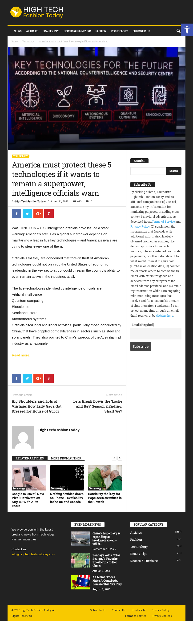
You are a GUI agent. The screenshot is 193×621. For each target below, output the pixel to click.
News (17, 31)
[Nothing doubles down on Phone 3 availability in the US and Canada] (67, 477)
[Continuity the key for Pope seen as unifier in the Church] (105, 477)
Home (15, 41)
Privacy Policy (139, 226)
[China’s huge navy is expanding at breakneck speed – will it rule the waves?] (80, 538)
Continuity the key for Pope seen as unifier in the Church (105, 498)
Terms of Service (163, 221)
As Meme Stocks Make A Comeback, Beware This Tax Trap (107, 580)
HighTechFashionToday (30, 201)
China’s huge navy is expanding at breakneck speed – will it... (106, 538)
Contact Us (118, 610)
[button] (187, 30)
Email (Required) (143, 325)
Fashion (101, 31)
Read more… (22, 355)
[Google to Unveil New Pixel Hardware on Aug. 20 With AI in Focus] (29, 477)
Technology (119, 31)
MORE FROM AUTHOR (66, 458)
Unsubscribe (138, 610)
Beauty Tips (51, 31)
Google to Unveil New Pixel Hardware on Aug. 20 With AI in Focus (28, 500)
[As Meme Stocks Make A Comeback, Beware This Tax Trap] (80, 582)
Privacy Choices (162, 615)
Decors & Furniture (77, 31)
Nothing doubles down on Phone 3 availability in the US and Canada (67, 498)
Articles (32, 31)
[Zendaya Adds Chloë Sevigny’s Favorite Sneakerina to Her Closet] (80, 560)
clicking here (164, 315)
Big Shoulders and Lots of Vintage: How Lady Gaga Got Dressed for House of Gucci (36, 406)
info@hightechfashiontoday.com (33, 554)
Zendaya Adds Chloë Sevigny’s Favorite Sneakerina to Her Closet (106, 560)
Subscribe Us (141, 31)
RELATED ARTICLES (30, 458)
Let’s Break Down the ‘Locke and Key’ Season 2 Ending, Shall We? (97, 406)
